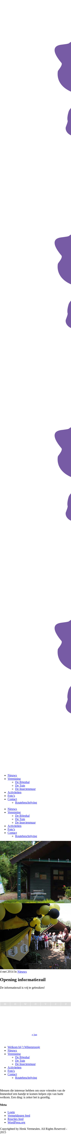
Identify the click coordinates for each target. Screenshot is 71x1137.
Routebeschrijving (26, 1077)
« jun (34, 1034)
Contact (12, 1074)
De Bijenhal (22, 1057)
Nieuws (22, 971)
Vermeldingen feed (19, 1115)
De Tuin (20, 1060)
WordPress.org (16, 1122)
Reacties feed (15, 1119)
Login (11, 1112)
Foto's (11, 1070)
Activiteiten (14, 1067)
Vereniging (14, 1053)
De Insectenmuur (25, 1064)
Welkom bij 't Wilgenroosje (24, 1047)
